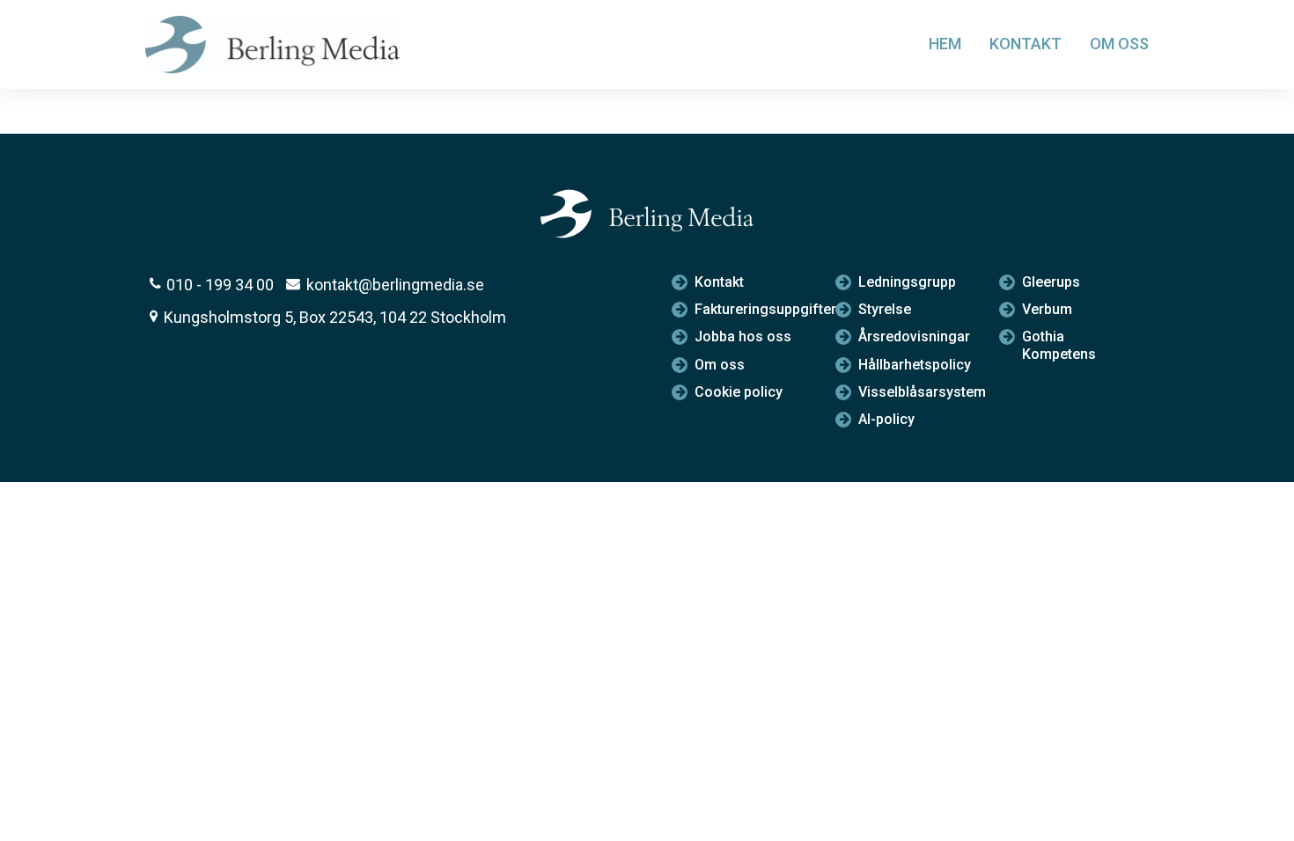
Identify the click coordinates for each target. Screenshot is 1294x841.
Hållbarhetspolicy (914, 364)
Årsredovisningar (914, 336)
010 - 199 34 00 (220, 284)
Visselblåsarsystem (915, 392)
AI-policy (886, 419)
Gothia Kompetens (1059, 345)
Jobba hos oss (743, 336)
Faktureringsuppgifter (751, 309)
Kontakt (1025, 43)
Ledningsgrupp (907, 282)
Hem (945, 43)
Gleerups (1051, 282)
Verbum (1047, 309)
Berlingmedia (277, 44)
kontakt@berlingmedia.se (395, 284)
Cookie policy (739, 392)
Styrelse (884, 309)
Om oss (1119, 43)
